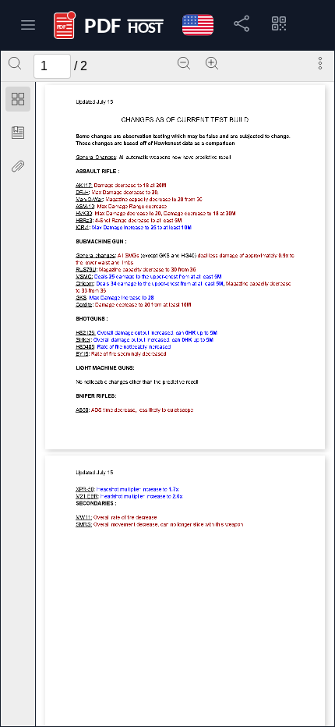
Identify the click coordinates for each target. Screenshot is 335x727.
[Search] (14, 63)
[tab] (18, 102)
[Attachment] (17, 166)
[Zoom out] (183, 63)
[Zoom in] (211, 63)
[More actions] (320, 63)
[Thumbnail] (17, 99)
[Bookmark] (17, 132)
